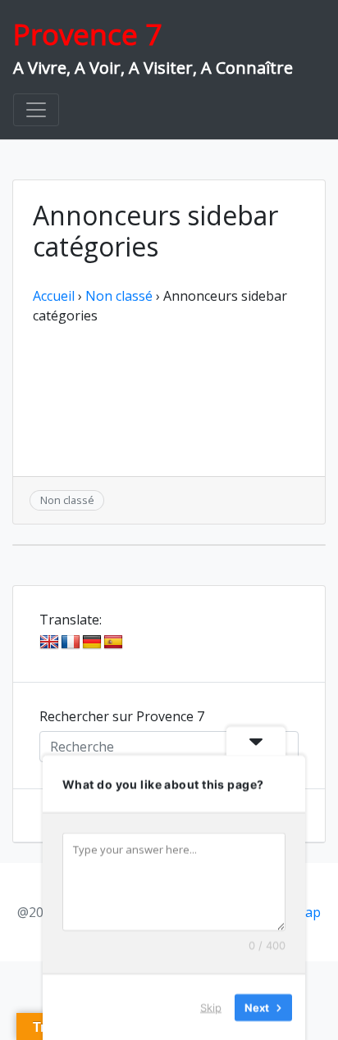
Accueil (54, 296)
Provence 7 (87, 34)
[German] (92, 642)
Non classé (119, 296)
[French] (70, 642)
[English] (49, 642)
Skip (211, 1006)
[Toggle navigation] (36, 109)
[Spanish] (113, 642)
